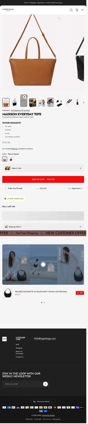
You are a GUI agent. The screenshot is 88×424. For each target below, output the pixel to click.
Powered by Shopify (48, 415)
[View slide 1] (41, 302)
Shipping (14, 149)
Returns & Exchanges (19, 352)
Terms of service (47, 419)
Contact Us (19, 357)
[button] (43, 264)
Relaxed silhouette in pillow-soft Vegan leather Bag (41, 291)
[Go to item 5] (50, 102)
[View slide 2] (44, 302)
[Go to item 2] (23, 100)
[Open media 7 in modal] (59, 18)
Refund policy (29, 419)
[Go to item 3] (32, 102)
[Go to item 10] (77, 102)
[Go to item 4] (41, 103)
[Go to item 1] (14, 102)
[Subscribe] (45, 384)
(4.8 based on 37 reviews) (20, 110)
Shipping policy (56, 419)
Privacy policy (37, 419)
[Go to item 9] (68, 102)
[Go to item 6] (59, 103)
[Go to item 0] (5, 102)
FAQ (17, 344)
